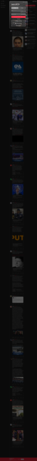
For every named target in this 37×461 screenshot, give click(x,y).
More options (19, 25)
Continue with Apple (19, 23)
